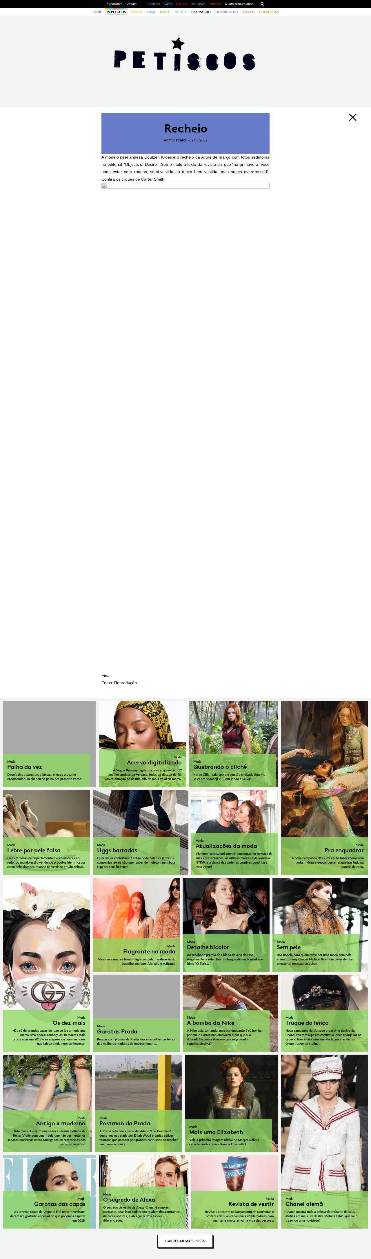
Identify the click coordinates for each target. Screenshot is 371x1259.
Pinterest (215, 4)
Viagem (248, 12)
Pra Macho (201, 12)
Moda (165, 12)
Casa (151, 12)
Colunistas (269, 12)
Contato (131, 4)
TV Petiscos (116, 12)
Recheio (185, 128)
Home (97, 12)
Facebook (153, 4)
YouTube (182, 4)
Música (180, 12)
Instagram (198, 4)
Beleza (136, 12)
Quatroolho (226, 12)
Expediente (114, 4)
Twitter (167, 4)
